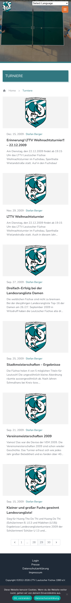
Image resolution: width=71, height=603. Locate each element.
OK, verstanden (22, 598)
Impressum (35, 572)
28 (34, 542)
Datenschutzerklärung (35, 568)
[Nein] (67, 594)
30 (49, 542)
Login (35, 560)
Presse (35, 564)
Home (12, 90)
